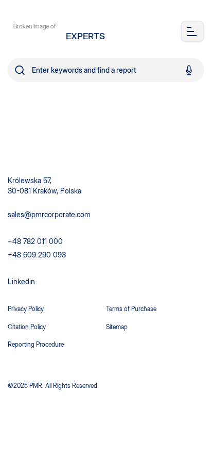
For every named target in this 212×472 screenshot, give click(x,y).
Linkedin (21, 281)
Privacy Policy (26, 309)
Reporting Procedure (36, 344)
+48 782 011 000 (35, 241)
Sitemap (117, 327)
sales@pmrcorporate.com (49, 214)
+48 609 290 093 (37, 254)
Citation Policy (27, 327)
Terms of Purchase (131, 309)
